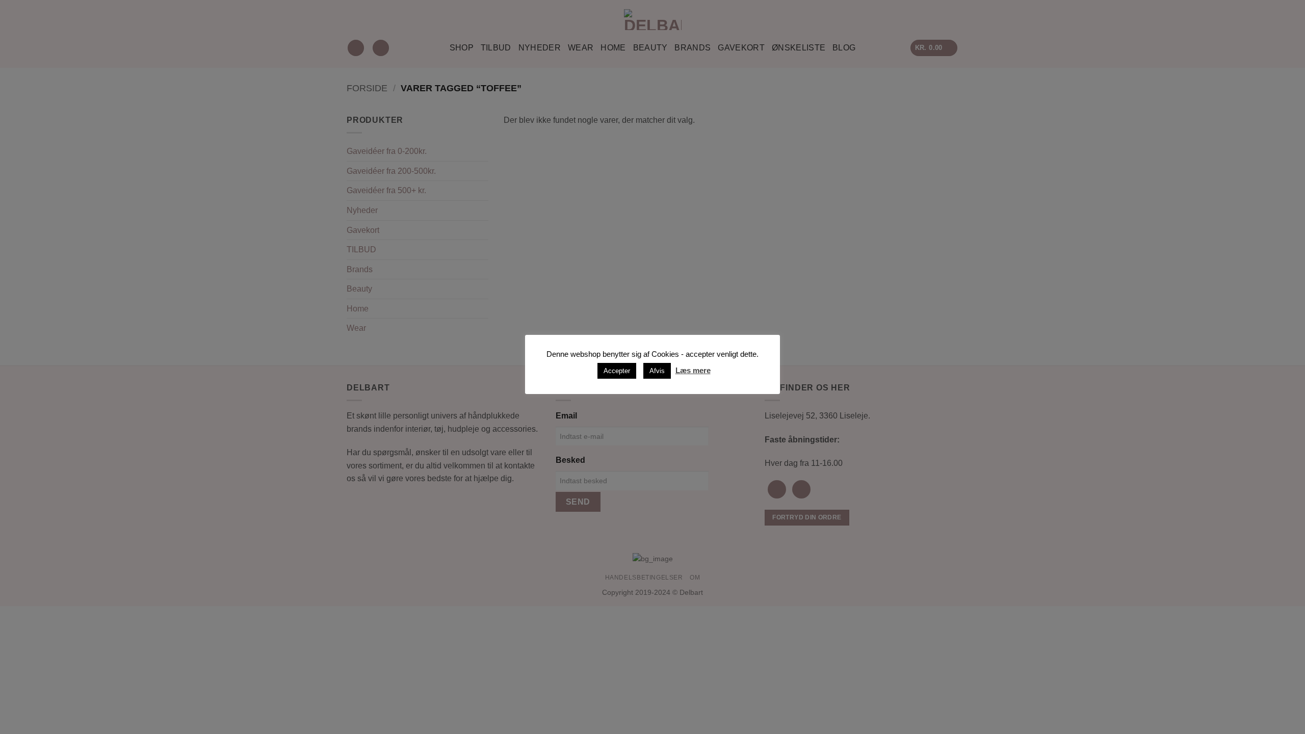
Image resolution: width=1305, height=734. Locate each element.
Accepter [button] (617, 371)
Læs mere (693, 370)
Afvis (657, 371)
